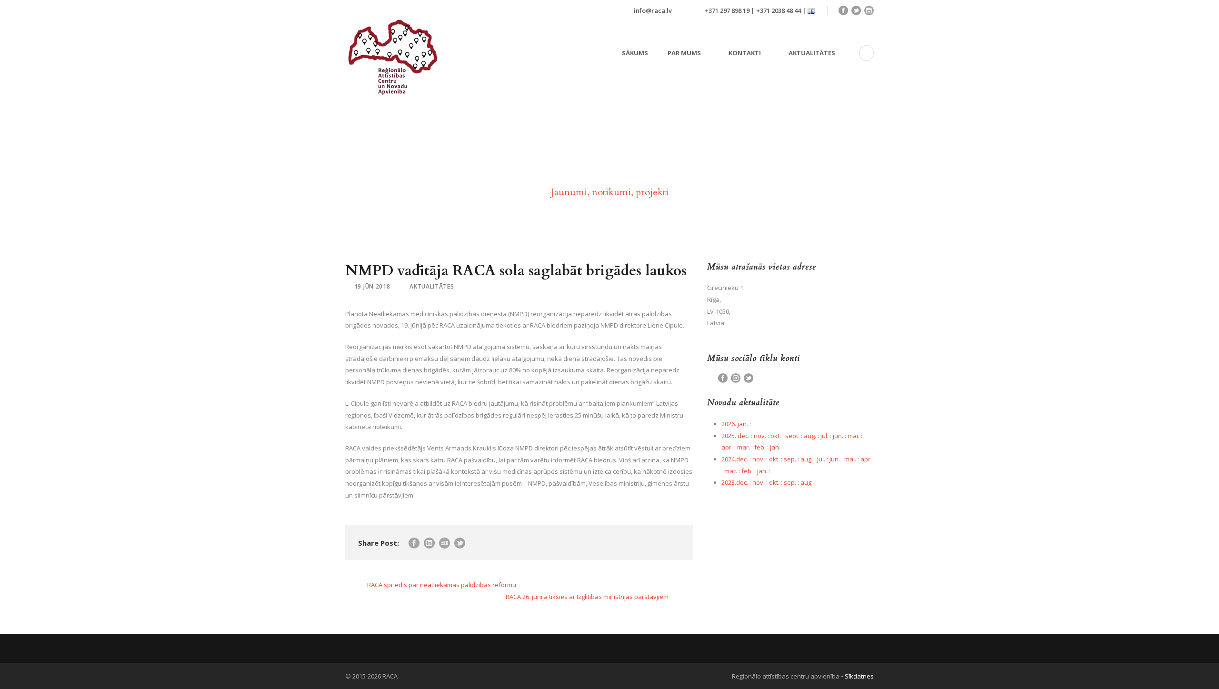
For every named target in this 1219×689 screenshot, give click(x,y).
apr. (727, 447)
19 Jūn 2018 (372, 286)
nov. (760, 435)
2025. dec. (735, 435)
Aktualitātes (812, 53)
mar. (743, 447)
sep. (790, 459)
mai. (853, 435)
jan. (775, 447)
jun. (838, 435)
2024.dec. (734, 459)
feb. (760, 447)
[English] (811, 10)
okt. (775, 435)
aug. (810, 435)
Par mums (684, 53)
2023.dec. (734, 482)
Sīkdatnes (859, 676)
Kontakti (745, 53)
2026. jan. (734, 423)
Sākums (635, 53)
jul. (821, 459)
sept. (792, 435)
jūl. (824, 435)
